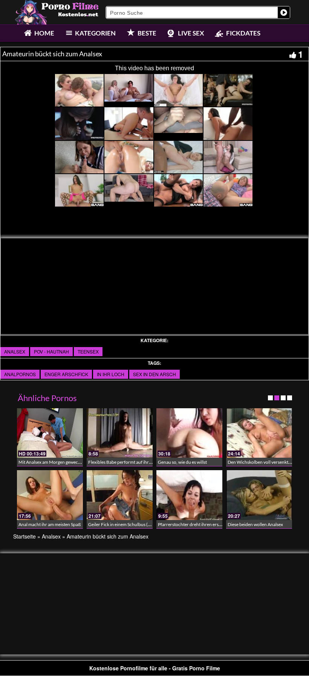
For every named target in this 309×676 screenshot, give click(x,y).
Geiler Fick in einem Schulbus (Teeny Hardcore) (134, 524)
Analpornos (20, 374)
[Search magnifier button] (284, 12)
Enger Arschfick (66, 374)
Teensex (88, 351)
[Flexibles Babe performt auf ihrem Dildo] (120, 433)
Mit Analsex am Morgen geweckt (50, 462)
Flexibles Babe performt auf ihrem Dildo (127, 462)
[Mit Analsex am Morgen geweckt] (50, 433)
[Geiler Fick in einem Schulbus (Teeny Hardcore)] (120, 495)
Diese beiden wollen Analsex (255, 524)
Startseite (24, 536)
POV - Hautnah (51, 351)
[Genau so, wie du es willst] (189, 433)
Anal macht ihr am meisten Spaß (49, 524)
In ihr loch (110, 374)
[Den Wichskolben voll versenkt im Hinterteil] (259, 433)
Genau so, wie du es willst (182, 462)
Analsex (14, 351)
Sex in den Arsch (154, 374)
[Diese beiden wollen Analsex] (259, 495)
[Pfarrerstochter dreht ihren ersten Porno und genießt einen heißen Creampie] (189, 495)
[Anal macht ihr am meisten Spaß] (50, 495)
